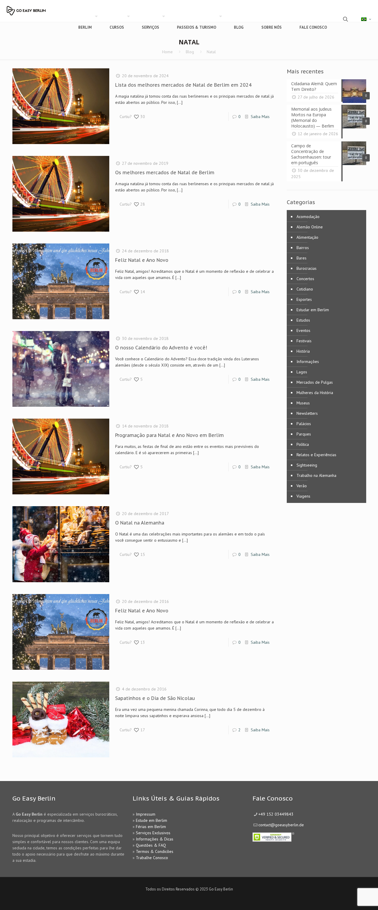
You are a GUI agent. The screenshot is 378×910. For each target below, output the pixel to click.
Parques (303, 434)
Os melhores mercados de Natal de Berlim (164, 172)
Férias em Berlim (151, 826)
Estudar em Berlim (312, 309)
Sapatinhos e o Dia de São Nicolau (155, 698)
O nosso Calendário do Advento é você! (161, 348)
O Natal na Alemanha (139, 523)
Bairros (302, 247)
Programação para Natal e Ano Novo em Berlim (169, 435)
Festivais (304, 340)
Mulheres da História (314, 392)
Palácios (303, 423)
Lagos (301, 372)
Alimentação (307, 237)
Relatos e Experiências (316, 454)
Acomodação (308, 216)
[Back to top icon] (349, 898)
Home (167, 51)
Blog (190, 51)
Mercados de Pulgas (314, 382)
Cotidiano (304, 289)
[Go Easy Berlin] (43, 8)
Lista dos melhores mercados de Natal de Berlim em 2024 (183, 85)
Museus (303, 403)
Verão (301, 485)
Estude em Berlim (151, 820)
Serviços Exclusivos (153, 832)
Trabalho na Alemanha (316, 475)
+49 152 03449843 (276, 814)
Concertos (305, 278)
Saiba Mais (260, 116)
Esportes (304, 299)
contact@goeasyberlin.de (281, 824)
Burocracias (306, 268)
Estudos (303, 320)
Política (302, 444)
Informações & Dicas (154, 839)
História (303, 351)
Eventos (303, 330)
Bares (301, 258)
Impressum (145, 814)
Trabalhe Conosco (152, 857)
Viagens (303, 496)
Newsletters (307, 413)
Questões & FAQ (151, 845)
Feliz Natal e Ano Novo (141, 260)
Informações (307, 361)
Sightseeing (306, 465)
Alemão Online (309, 227)
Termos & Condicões (154, 851)
